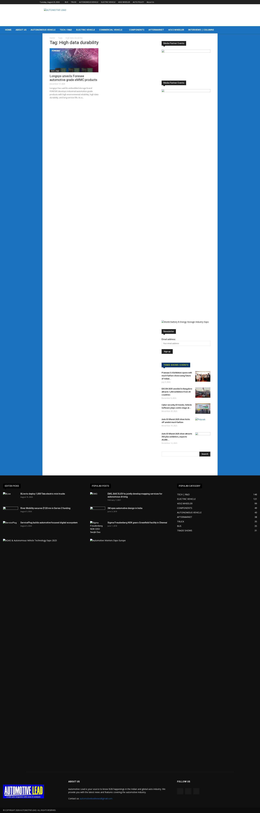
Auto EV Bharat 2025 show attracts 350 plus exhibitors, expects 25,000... (177, 437)
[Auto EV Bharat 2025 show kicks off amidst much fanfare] (202, 423)
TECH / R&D (66, 29)
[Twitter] (218, 2)
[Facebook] (208, 2)
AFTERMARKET (156, 29)
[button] (256, 30)
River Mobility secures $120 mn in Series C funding (45, 508)
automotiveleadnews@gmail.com (96, 798)
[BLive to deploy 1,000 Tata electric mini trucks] (10, 497)
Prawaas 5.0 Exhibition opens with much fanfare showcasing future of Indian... (177, 376)
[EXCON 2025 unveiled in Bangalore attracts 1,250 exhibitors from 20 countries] (202, 392)
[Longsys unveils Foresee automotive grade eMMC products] (74, 60)
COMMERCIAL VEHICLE (110, 29)
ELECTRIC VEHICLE (108, 2)
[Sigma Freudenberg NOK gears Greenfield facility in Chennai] (97, 527)
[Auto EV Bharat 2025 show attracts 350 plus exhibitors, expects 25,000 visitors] (202, 437)
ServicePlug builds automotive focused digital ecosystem (49, 522)
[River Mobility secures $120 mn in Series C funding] (10, 512)
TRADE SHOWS (184, 530)
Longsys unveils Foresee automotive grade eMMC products (73, 78)
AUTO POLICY (138, 2)
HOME (8, 29)
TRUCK (73, 2)
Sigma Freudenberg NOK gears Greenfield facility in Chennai (137, 522)
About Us (150, 2)
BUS (66, 2)
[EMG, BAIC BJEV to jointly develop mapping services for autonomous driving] (97, 497)
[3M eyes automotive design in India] (97, 512)
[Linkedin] (213, 2)
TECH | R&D (55, 71)
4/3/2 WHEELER (124, 2)
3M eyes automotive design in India (125, 508)
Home (52, 38)
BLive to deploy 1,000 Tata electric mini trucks (42, 494)
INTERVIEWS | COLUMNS (201, 29)
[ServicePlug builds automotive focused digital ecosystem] (10, 526)
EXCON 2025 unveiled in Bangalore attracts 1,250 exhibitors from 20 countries (177, 392)
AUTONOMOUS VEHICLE (88, 2)
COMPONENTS (136, 29)
